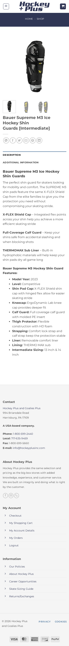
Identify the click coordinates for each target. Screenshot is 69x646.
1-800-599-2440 (23, 433)
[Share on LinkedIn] (39, 140)
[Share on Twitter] (19, 140)
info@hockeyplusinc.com (29, 448)
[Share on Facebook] (13, 140)
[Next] (60, 65)
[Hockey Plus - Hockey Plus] (34, 6)
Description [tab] (12, 155)
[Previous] (8, 65)
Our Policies (17, 566)
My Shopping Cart (21, 523)
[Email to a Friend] (26, 140)
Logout (14, 545)
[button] (6, 6)
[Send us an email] (10, 495)
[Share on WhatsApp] (6, 140)
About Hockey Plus (21, 574)
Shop (40, 18)
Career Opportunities (22, 581)
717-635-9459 (19, 438)
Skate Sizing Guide (21, 588)
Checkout (15, 515)
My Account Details (21, 530)
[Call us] (16, 495)
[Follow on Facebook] (5, 495)
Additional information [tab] (21, 162)
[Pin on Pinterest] (33, 140)
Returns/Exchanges (21, 596)
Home (29, 18)
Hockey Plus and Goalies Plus (21, 408)
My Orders (16, 538)
